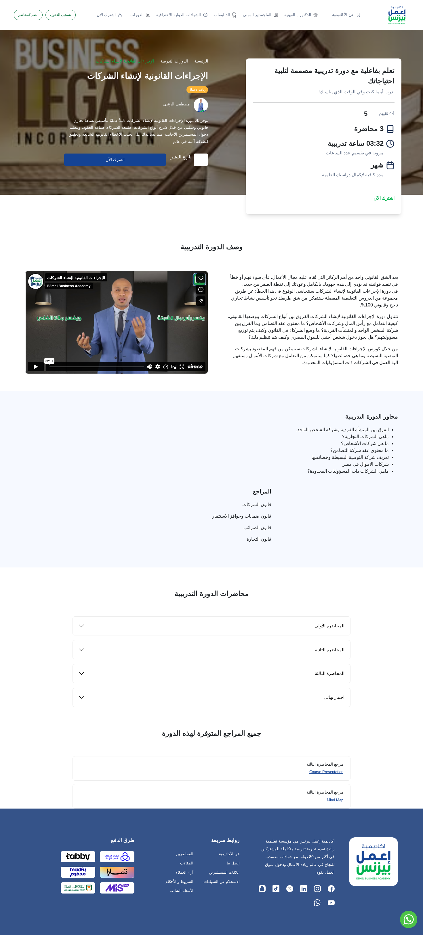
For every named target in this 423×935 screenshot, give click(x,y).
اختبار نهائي (334, 697)
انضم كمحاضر (28, 15)
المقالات (186, 863)
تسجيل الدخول (60, 15)
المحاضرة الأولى (329, 625)
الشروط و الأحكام (179, 881)
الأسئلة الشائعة (181, 891)
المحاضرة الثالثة (329, 673)
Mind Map (335, 800)
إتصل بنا (233, 863)
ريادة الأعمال (197, 89)
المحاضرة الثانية (329, 649)
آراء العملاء (184, 872)
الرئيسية (201, 61)
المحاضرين (184, 854)
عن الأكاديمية (229, 854)
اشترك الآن (384, 198)
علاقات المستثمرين (224, 872)
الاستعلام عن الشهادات (221, 881)
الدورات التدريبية (174, 61)
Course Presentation (326, 772)
